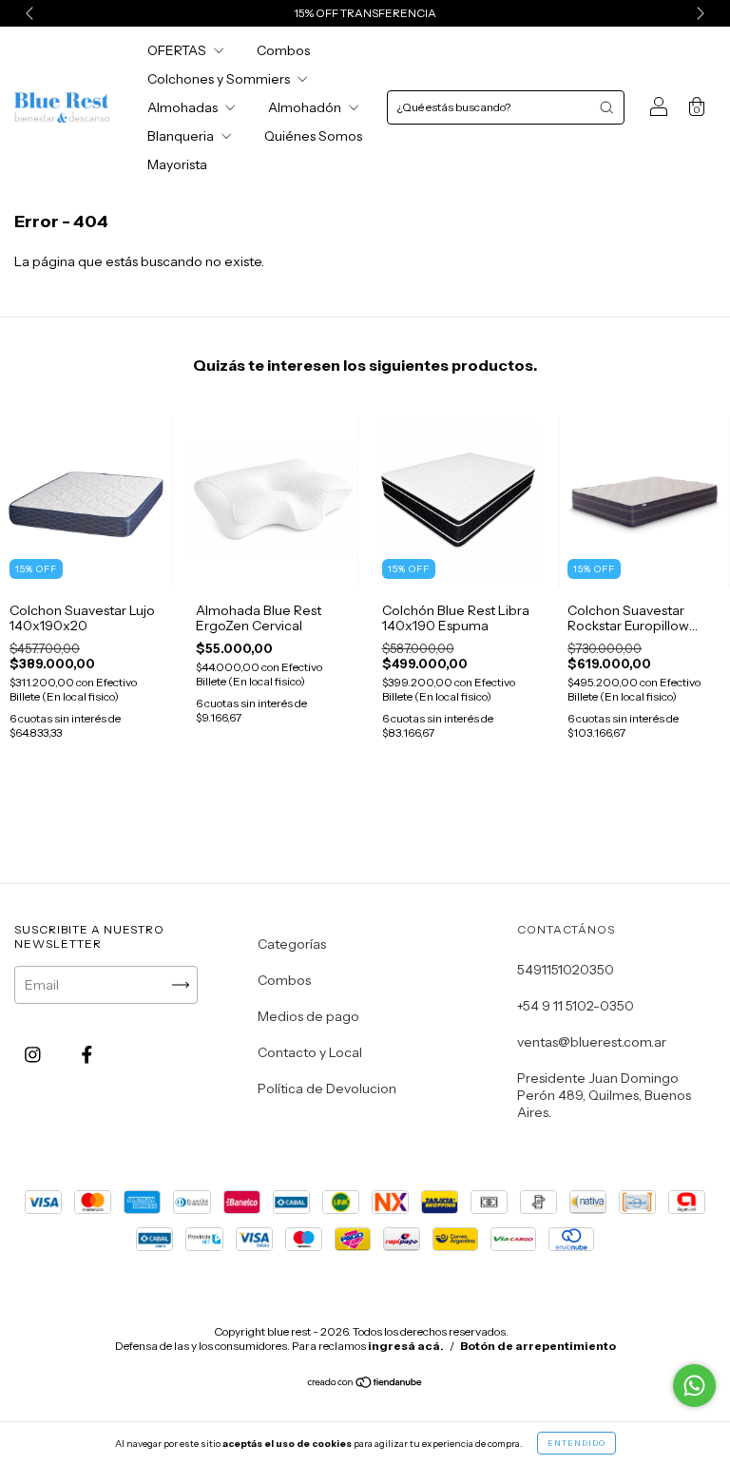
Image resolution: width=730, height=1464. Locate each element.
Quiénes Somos (313, 135)
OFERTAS (178, 50)
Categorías (292, 944)
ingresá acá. (406, 1346)
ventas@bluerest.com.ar (591, 1041)
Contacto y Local (310, 1052)
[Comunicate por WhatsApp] (694, 1385)
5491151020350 (565, 969)
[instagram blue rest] (34, 1055)
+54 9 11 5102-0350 (575, 1005)
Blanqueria (182, 135)
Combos (283, 50)
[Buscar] (606, 107)
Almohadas (184, 107)
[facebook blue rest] (87, 1055)
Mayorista (177, 164)
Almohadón (306, 107)
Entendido (576, 1443)
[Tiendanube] (365, 1384)
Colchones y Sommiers (220, 78)
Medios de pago (308, 1016)
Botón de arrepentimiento (538, 1346)
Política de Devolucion (327, 1088)
